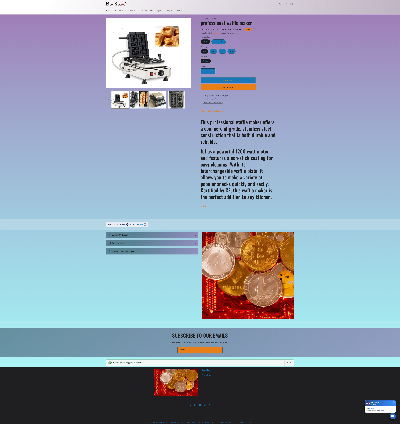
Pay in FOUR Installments (212, 111)
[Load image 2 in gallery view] (139, 99)
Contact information (246, 422)
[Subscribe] (219, 350)
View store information (212, 102)
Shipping (215, 33)
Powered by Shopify (177, 422)
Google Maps (206, 375)
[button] (120, 10)
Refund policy (192, 422)
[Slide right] (188, 99)
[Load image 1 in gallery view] (120, 99)
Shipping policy (230, 422)
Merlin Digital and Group (161, 422)
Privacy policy (204, 422)
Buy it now (228, 87)
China (205, 61)
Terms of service (217, 422)
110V (205, 42)
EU (213, 51)
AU (231, 51)
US (204, 51)
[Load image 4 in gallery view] (176, 99)
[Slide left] (108, 99)
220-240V (218, 42)
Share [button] (205, 206)
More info (289, 362)
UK (222, 51)
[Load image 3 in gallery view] (157, 99)
